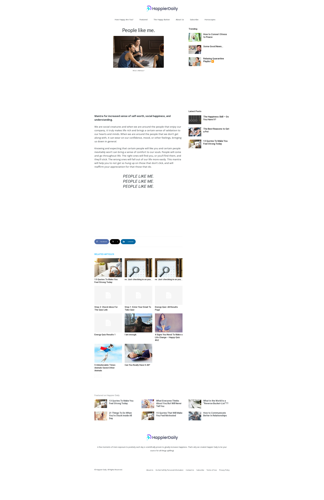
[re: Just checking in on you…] (138, 267)
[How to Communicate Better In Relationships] (195, 416)
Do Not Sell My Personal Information (169, 470)
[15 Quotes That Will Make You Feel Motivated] (147, 416)
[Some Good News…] (195, 49)
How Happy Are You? (124, 19)
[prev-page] (96, 376)
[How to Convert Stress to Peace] (195, 37)
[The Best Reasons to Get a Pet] (195, 131)
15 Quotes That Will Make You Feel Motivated (169, 414)
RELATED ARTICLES (104, 254)
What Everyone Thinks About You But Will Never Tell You (169, 403)
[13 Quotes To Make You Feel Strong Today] (108, 267)
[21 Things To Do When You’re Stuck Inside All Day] (100, 416)
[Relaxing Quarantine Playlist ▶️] (195, 61)
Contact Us (190, 470)
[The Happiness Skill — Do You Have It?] (195, 119)
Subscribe (194, 19)
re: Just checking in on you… (138, 279)
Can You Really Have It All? (137, 365)
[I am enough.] (138, 322)
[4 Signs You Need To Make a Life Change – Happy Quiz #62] (169, 322)
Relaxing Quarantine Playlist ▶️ (213, 60)
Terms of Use (212, 470)
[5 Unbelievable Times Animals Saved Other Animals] (108, 353)
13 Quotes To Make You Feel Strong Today (215, 142)
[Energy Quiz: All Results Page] (169, 295)
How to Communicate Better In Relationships (215, 414)
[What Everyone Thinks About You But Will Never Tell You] (147, 403)
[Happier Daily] (162, 8)
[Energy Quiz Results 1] (108, 322)
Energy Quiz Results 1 (105, 334)
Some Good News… (213, 46)
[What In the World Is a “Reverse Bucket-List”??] (195, 403)
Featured (143, 19)
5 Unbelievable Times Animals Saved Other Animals (104, 368)
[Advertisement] (138, 93)
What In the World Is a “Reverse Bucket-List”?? (215, 402)
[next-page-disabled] (100, 376)
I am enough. (131, 334)
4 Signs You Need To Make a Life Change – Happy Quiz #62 (169, 337)
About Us (180, 19)
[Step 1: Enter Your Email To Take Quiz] (138, 295)
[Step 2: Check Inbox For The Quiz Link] (108, 295)
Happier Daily (212, 447)
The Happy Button (162, 19)
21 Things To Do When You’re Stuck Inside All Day (120, 416)
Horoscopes (210, 19)
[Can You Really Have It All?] (138, 353)
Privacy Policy (224, 470)
